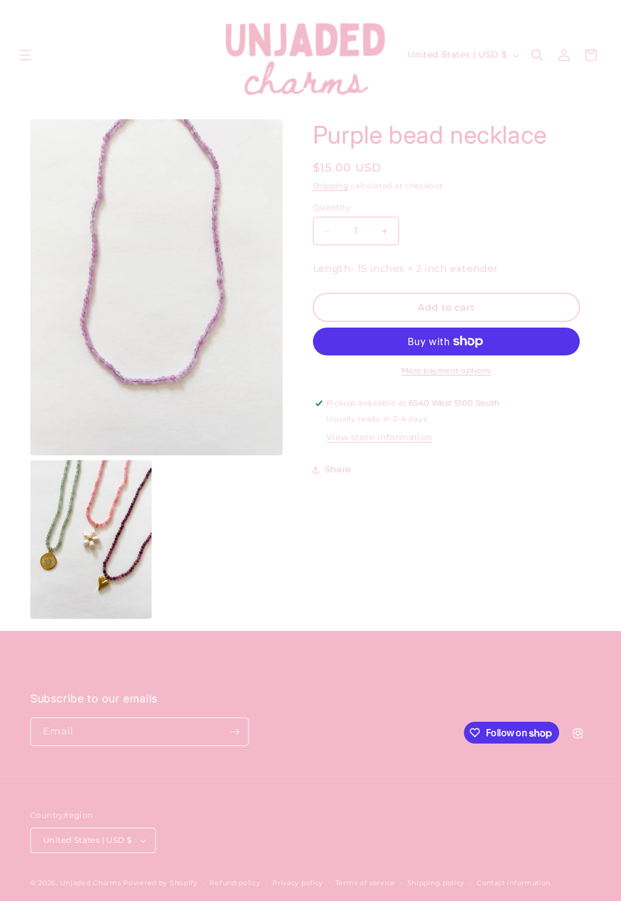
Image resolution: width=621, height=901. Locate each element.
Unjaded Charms (90, 883)
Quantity (331, 207)
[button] (25, 55)
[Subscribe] (234, 732)
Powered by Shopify (160, 883)
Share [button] (338, 469)
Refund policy (234, 883)
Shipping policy (436, 883)
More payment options (446, 370)
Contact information (514, 883)
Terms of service (365, 883)
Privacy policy (297, 883)
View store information (379, 437)
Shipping (331, 185)
